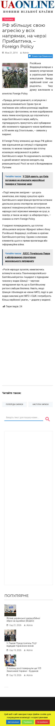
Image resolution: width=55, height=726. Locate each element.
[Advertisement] (27, 345)
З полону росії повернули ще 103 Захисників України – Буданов (24, 669)
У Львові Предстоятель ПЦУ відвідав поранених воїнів (22, 644)
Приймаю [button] (28, 722)
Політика (8, 19)
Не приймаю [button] (42, 722)
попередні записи (14, 404)
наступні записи (41, 404)
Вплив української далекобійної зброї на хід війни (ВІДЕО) (23, 619)
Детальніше (13, 722)
